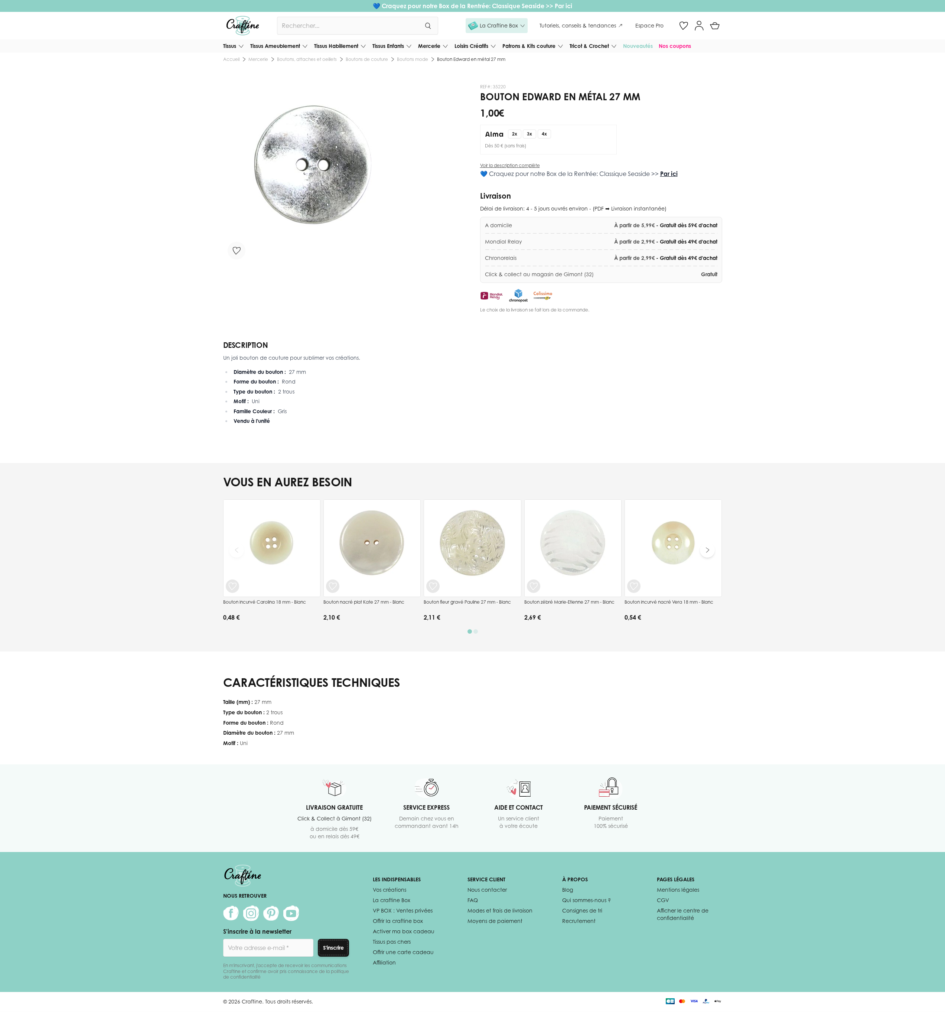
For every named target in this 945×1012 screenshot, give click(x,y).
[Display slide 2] (475, 631)
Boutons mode (412, 59)
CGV (663, 900)
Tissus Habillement (336, 46)
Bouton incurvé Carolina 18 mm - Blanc (264, 602)
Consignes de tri (582, 910)
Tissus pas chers (392, 941)
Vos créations (389, 890)
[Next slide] (707, 550)
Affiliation (384, 962)
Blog (567, 890)
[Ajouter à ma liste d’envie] (236, 250)
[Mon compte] (699, 25)
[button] (497, 25)
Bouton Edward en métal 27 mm (471, 59)
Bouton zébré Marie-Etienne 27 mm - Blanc (569, 602)
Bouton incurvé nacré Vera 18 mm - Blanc (669, 602)
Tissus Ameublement (275, 46)
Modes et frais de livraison (499, 910)
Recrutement (579, 921)
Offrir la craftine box (398, 921)
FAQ (472, 900)
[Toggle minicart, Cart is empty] (714, 25)
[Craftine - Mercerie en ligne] (242, 25)
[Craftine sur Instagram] (251, 913)
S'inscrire (333, 947)
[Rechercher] (427, 25)
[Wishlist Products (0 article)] (683, 25)
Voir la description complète (510, 165)
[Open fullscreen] (313, 174)
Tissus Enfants (388, 46)
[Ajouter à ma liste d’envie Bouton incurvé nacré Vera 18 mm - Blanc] (634, 586)
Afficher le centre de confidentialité (682, 914)
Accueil (231, 59)
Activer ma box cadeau (403, 931)
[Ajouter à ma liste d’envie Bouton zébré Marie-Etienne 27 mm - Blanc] (533, 586)
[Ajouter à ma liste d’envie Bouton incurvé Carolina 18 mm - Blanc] (232, 586)
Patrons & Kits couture (528, 46)
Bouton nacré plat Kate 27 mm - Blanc (363, 602)
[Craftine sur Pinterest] (271, 913)
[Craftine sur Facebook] (231, 913)
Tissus (229, 46)
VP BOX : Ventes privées (403, 910)
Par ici (563, 6)
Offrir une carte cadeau (403, 952)
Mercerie (429, 46)
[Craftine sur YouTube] (291, 913)
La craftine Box (391, 900)
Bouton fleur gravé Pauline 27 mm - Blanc (467, 602)
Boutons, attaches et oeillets (307, 59)
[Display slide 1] (469, 631)
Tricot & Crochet (589, 46)
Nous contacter (487, 890)
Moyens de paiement (494, 921)
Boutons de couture (367, 59)
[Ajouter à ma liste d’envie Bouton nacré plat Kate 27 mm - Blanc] (332, 586)
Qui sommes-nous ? (586, 900)
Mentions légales (678, 890)
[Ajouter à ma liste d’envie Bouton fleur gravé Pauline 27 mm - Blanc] (433, 586)
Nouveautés (638, 46)
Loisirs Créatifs (471, 46)
